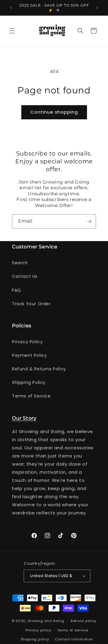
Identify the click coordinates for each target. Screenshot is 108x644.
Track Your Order (31, 304)
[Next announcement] (97, 7)
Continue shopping (54, 112)
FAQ (16, 290)
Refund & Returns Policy (39, 369)
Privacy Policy (27, 342)
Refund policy (83, 620)
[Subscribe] (89, 221)
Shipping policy (35, 639)
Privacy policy (38, 630)
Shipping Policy (29, 382)
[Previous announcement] (11, 7)
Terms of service (72, 630)
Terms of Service (31, 396)
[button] (12, 30)
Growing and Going (46, 620)
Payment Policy (29, 355)
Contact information (74, 639)
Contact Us (25, 276)
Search (20, 263)
